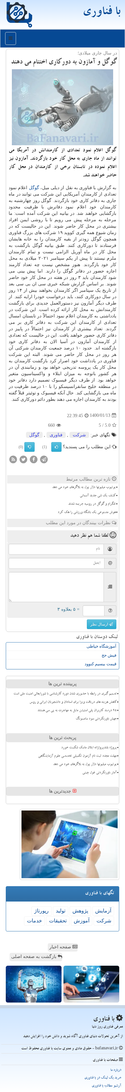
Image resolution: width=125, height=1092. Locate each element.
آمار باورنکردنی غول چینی (99, 773)
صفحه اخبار (60, 947)
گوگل (34, 187)
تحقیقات (58, 920)
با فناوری (101, 13)
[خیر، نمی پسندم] (29, 447)
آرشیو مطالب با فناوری (106, 1086)
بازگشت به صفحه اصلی (34, 956)
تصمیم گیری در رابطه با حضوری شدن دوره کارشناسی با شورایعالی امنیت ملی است (65, 694)
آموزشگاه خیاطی (101, 646)
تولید (60, 910)
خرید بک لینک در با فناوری (102, 1078)
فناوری (56, 435)
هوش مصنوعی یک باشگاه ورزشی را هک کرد (87, 513)
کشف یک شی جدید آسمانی (98, 496)
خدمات (34, 920)
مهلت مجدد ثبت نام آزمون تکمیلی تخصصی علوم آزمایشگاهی (77, 756)
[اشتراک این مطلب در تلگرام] (43, 459)
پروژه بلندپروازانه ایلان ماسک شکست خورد (89, 748)
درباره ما (115, 1070)
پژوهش (80, 910)
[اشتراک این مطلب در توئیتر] (23, 459)
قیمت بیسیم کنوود (100, 663)
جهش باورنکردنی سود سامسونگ (96, 719)
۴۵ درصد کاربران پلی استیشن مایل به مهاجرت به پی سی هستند (77, 711)
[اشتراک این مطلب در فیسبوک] (33, 459)
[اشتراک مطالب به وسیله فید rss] (13, 459)
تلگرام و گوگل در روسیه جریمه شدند (92, 504)
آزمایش (103, 910)
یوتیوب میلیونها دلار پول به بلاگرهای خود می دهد (84, 488)
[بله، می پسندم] (56, 447)
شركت (79, 435)
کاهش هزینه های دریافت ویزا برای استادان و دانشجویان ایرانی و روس (73, 702)
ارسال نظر (99, 624)
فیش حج (109, 655)
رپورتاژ (41, 910)
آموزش (81, 920)
